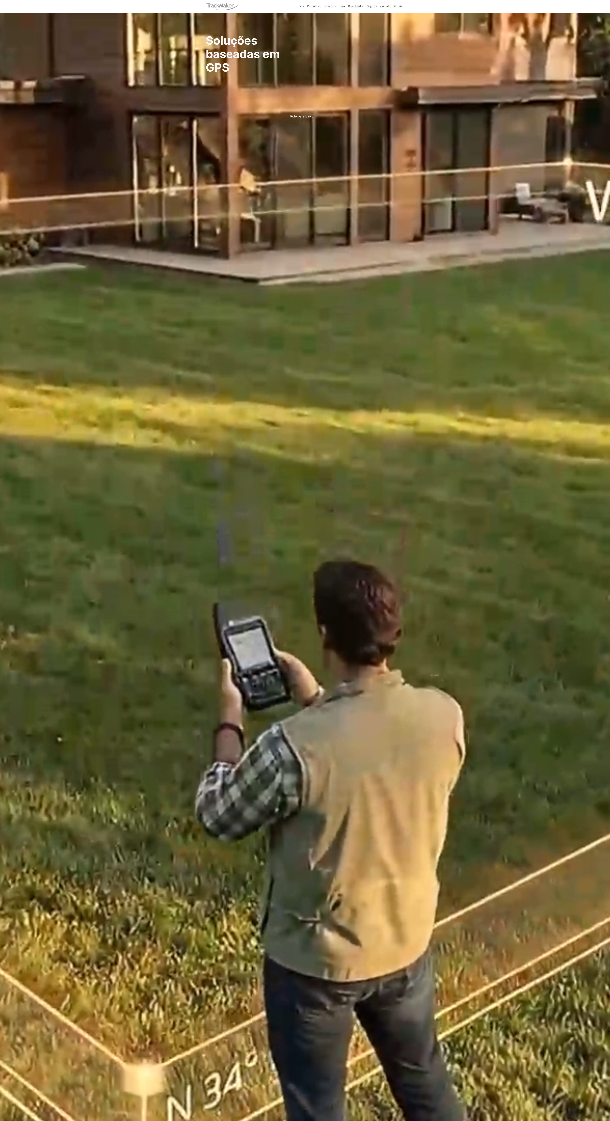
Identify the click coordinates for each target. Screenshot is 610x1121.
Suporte (372, 6)
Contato (385, 6)
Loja (342, 6)
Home (300, 6)
